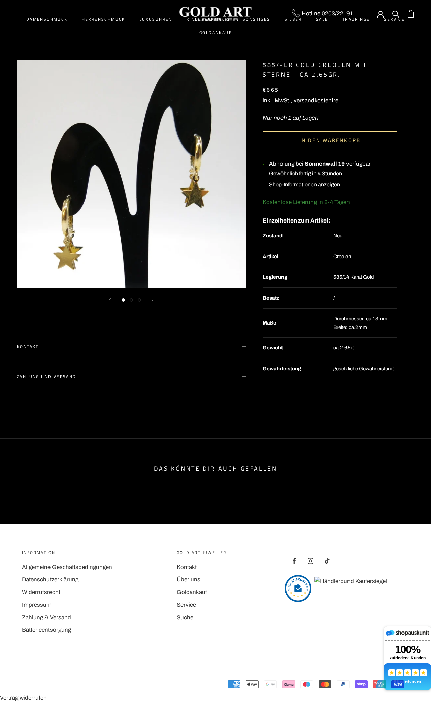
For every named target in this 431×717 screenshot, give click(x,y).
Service (186, 605)
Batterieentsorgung (46, 630)
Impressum (37, 605)
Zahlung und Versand (46, 376)
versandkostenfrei (317, 100)
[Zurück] (110, 299)
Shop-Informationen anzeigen (304, 184)
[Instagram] (310, 561)
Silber (293, 19)
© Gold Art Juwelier (52, 685)
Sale (322, 19)
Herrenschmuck (103, 19)
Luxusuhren (155, 19)
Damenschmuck (47, 19)
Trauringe (356, 19)
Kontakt (28, 346)
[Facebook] (294, 561)
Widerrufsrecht (41, 592)
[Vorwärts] (153, 299)
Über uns (188, 579)
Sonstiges (256, 19)
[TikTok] (327, 561)
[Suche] (395, 13)
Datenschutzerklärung (50, 579)
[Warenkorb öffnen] (411, 14)
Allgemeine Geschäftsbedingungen (67, 567)
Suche (185, 617)
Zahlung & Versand (46, 617)
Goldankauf (215, 32)
